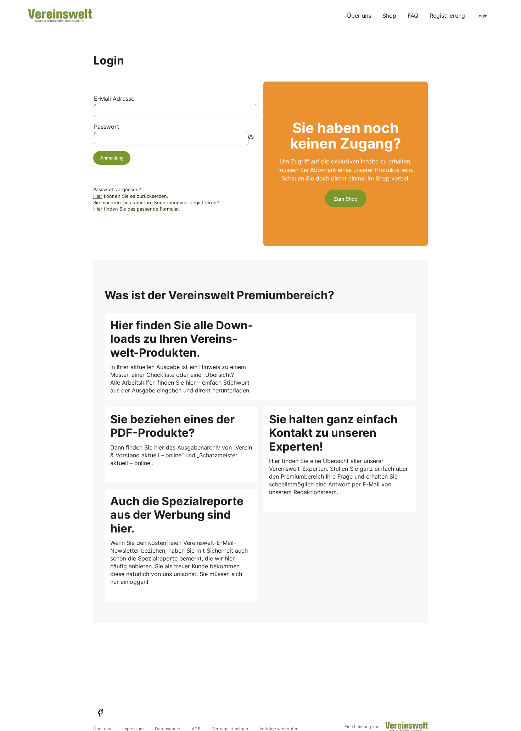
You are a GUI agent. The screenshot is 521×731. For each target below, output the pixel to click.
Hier (97, 196)
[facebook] (100, 712)
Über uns (359, 15)
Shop (389, 15)
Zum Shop (346, 199)
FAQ (413, 15)
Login (481, 15)
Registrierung (447, 15)
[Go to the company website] (406, 726)
